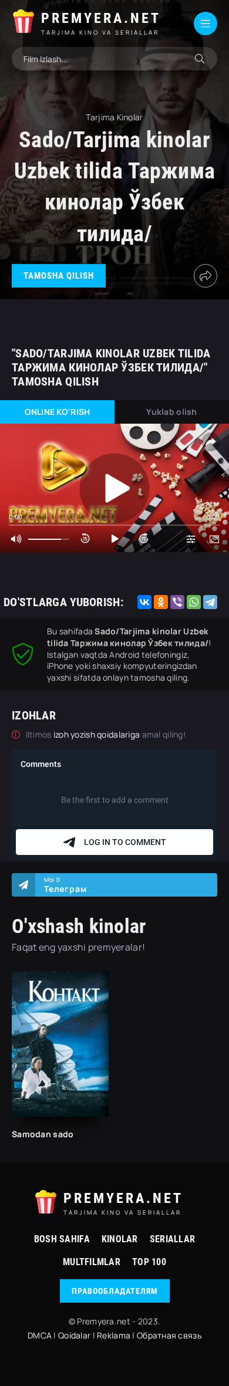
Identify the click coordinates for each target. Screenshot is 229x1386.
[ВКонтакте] (144, 602)
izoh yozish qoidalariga (97, 734)
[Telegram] (210, 602)
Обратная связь (169, 1335)
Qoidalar (74, 1335)
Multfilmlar (91, 1261)
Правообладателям (115, 1291)
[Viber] (177, 602)
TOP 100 (149, 1261)
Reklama (113, 1335)
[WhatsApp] (194, 602)
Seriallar (173, 1239)
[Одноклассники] (161, 602)
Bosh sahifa (62, 1239)
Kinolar (120, 1239)
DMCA (40, 1335)
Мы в (65, 884)
